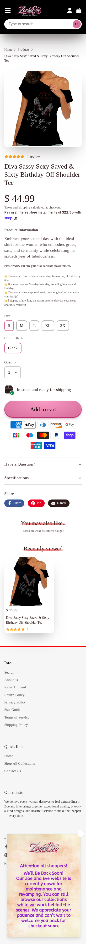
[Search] (77, 24)
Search (9, 672)
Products (23, 49)
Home (8, 49)
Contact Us (12, 771)
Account (70, 10)
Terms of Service (16, 717)
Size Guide (12, 710)
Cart (79, 10)
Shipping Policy (16, 725)
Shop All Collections (19, 763)
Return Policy (14, 695)
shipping (24, 207)
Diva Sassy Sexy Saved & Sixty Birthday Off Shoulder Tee (29, 595)
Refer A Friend (15, 687)
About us (11, 680)
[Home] (30, 10)
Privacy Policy (15, 702)
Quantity (10, 362)
